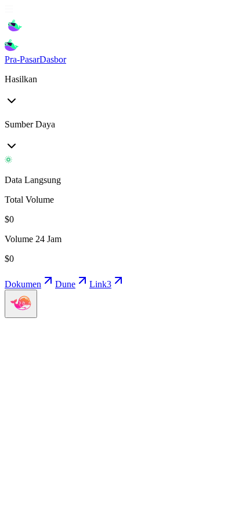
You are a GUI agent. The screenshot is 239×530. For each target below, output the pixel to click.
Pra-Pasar (22, 59)
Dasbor (52, 59)
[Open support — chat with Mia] (21, 304)
